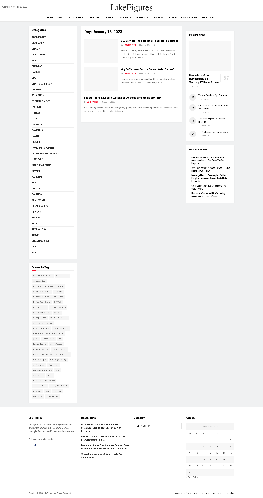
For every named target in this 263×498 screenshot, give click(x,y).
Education (38, 95)
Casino (36, 72)
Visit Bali (57, 391)
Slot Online (38, 375)
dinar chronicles (41, 328)
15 (231, 453)
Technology (141, 17)
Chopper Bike (39, 318)
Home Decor (49, 339)
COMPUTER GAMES (59, 318)
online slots (39, 365)
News (59, 17)
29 (231, 466)
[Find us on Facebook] (30, 445)
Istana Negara (39, 344)
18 (203, 459)
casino (57, 313)
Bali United (58, 297)
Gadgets (37, 124)
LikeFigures (131, 6)
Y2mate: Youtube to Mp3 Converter (212, 95)
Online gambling (58, 360)
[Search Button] (259, 17)
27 (217, 466)
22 (231, 459)
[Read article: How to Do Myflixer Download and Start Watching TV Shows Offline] (210, 56)
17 (197, 459)
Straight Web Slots (59, 386)
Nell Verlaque (39, 360)
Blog (34, 60)
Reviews (173, 17)
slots (50, 375)
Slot (58, 370)
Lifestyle (95, 17)
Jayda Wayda (56, 344)
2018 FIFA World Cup (42, 276)
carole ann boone (41, 313)
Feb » (195, 477)
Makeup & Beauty (41, 165)
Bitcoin (36, 49)
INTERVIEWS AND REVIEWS (45, 153)
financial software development (48, 333)
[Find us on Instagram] (41, 445)
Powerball (53, 365)
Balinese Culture (41, 297)
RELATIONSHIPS (40, 206)
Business (159, 17)
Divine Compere (60, 328)
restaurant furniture (42, 370)
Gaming (110, 17)
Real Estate (38, 200)
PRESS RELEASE (189, 17)
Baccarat (58, 292)
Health (36, 142)
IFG (60, 339)
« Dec (189, 477)
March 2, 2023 (144, 45)
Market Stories (59, 349)
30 (190, 472)
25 (203, 466)
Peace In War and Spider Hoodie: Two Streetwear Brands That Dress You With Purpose (208, 160)
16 (190, 459)
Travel (36, 235)
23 (190, 466)
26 (210, 466)
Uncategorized (41, 241)
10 (197, 453)
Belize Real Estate (41, 302)
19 (210, 459)
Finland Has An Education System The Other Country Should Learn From (122, 97)
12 (210, 453)
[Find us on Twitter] (35, 445)
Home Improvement (43, 148)
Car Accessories (58, 307)
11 (203, 453)
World (35, 252)
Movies (36, 171)
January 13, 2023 (108, 102)
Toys (47, 391)
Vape (34, 246)
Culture (36, 89)
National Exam (62, 355)
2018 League (62, 276)
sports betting (40, 386)
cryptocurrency (42, 84)
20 (217, 459)
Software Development (44, 381)
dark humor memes (42, 323)
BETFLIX (58, 302)
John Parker (92, 102)
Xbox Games (52, 396)
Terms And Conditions (209, 493)
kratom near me (40, 349)
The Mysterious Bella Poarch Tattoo (213, 132)
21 (224, 459)
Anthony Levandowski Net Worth (48, 286)
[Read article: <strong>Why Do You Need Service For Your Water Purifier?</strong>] (101, 79)
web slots (37, 396)
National (37, 177)
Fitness (36, 113)
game (36, 339)
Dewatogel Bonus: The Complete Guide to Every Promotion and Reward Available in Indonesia (209, 178)
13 (217, 453)
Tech (35, 223)
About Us (192, 493)
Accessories (39, 37)
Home (50, 17)
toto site (37, 391)
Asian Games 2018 (42, 292)
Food (35, 118)
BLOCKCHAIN (207, 17)
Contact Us (180, 493)
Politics (37, 194)
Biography (125, 17)
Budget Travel (39, 307)
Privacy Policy (228, 493)
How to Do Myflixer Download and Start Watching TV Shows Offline (204, 79)
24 (197, 466)
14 (224, 453)
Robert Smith (129, 45)
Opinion (36, 188)
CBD (34, 78)
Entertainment (76, 17)
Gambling (37, 130)
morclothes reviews (42, 355)
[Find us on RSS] (46, 445)
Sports (36, 217)
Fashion (36, 107)
